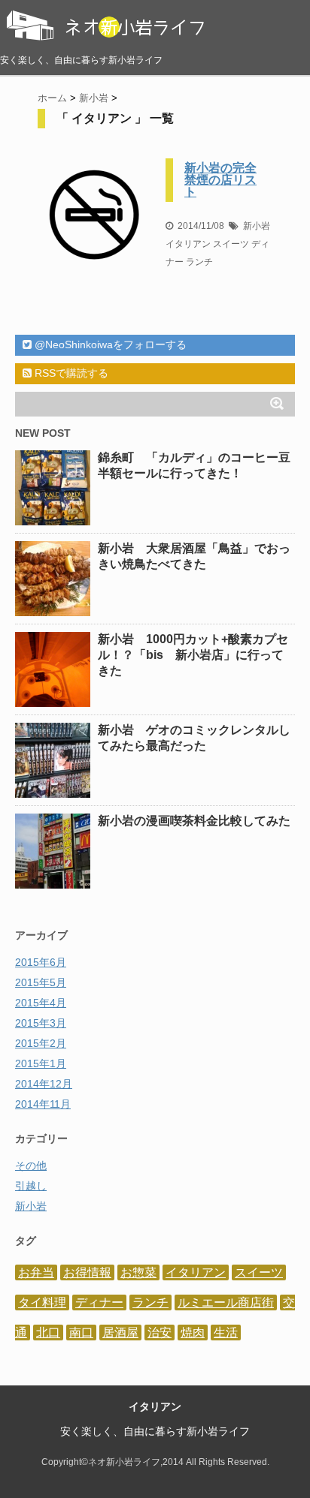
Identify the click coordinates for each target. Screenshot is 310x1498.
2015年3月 (40, 1023)
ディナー (99, 1302)
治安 (159, 1332)
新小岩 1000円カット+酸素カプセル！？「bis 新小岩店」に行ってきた (193, 655)
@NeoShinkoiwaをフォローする (109, 344)
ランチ (199, 262)
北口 (48, 1332)
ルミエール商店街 (226, 1302)
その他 (31, 1166)
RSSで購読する (70, 373)
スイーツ (231, 244)
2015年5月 (40, 982)
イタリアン (188, 244)
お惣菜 (138, 1272)
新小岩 (256, 226)
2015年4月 (40, 1003)
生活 (226, 1332)
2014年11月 (43, 1104)
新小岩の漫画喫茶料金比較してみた (194, 820)
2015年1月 (40, 1063)
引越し (31, 1186)
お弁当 (36, 1272)
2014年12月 (43, 1084)
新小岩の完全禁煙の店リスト (220, 179)
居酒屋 (120, 1332)
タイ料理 (42, 1302)
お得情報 (87, 1272)
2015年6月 (40, 962)
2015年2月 (40, 1043)
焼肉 (193, 1332)
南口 (81, 1332)
